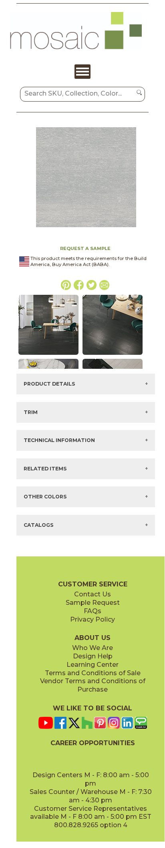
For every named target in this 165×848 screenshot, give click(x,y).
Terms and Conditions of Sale (93, 673)
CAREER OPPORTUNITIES (92, 743)
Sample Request (93, 602)
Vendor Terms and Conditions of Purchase (92, 685)
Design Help (93, 656)
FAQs (92, 611)
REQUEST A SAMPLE (85, 248)
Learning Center (92, 664)
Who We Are (92, 648)
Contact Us (92, 594)
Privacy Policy (92, 619)
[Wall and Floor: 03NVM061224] (48, 355)
